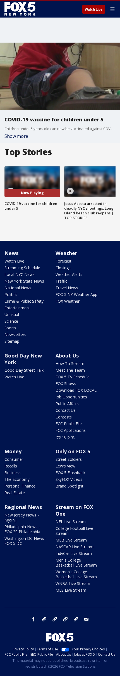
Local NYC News (19, 274)
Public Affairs (67, 403)
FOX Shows (66, 383)
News (11, 253)
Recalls (10, 466)
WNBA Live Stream (73, 583)
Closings (63, 267)
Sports (10, 327)
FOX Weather (68, 301)
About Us (67, 355)
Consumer (13, 459)
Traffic (61, 281)
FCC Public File (69, 423)
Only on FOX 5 (73, 451)
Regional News (23, 507)
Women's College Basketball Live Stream (76, 574)
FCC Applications (71, 430)
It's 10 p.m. (65, 437)
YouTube (65, 619)
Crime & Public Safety (24, 301)
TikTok (54, 619)
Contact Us (66, 410)
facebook (33, 619)
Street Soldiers (69, 459)
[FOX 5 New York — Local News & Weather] (20, 9)
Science (11, 321)
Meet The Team (70, 370)
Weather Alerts (69, 274)
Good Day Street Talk (24, 370)
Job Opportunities (71, 397)
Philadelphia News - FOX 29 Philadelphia (22, 529)
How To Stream (70, 363)
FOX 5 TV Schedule (73, 376)
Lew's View (65, 466)
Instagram (44, 619)
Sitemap (11, 341)
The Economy (17, 479)
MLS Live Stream (71, 590)
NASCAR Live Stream (74, 546)
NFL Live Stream (71, 521)
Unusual (11, 314)
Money (12, 451)
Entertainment (17, 307)
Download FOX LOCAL (76, 390)
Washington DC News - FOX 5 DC (25, 541)
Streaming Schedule (22, 267)
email (86, 619)
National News (17, 287)
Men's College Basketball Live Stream (76, 562)
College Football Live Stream (74, 531)
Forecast (63, 261)
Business (12, 472)
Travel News (67, 287)
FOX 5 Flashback (70, 472)
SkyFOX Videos (69, 479)
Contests (64, 417)
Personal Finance (19, 486)
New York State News (24, 281)
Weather (66, 253)
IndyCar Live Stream (74, 553)
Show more (16, 136)
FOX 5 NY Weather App (76, 294)
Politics (10, 294)
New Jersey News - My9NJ (21, 517)
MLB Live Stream (71, 540)
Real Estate (14, 492)
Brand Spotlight (69, 486)
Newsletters (15, 334)
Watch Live (93, 9)
